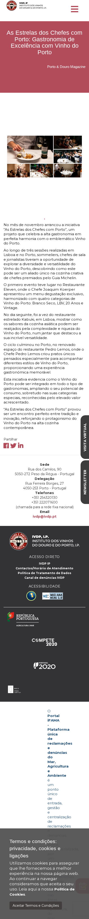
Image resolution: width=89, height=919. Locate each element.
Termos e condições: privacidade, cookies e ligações (35, 849)
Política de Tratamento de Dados (44, 573)
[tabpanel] (44, 156)
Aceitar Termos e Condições (36, 905)
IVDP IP (44, 563)
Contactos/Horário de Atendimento (44, 568)
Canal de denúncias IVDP (44, 577)
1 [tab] (44, 219)
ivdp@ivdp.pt (44, 516)
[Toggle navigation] (74, 9)
